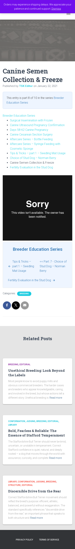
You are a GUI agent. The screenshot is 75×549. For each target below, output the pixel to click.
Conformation (16, 421)
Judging (30, 421)
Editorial (24, 364)
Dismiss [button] (56, 8)
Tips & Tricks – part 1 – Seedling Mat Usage (38, 153)
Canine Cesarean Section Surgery (31, 134)
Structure (14, 485)
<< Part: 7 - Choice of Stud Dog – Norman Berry (53, 266)
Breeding (24, 294)
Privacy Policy (24, 539)
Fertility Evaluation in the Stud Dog (31, 167)
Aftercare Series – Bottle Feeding (31, 139)
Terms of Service (49, 539)
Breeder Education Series (19, 115)
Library (12, 425)
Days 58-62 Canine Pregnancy (29, 130)
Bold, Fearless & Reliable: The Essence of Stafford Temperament (36, 433)
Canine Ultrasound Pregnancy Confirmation (37, 125)
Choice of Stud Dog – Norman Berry (33, 158)
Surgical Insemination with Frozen (31, 120)
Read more (56, 397)
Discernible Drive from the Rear (34, 491)
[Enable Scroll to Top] (67, 541)
